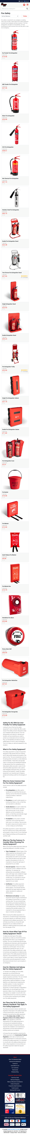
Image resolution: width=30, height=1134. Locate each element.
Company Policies (13, 1132)
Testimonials (15, 1069)
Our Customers (15, 1067)
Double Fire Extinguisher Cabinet (10, 429)
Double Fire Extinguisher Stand (10, 241)
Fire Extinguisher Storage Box (10, 712)
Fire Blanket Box (6, 586)
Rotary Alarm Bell (6, 649)
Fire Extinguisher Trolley (8, 366)
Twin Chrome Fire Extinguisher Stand (12, 272)
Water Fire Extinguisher (8, 116)
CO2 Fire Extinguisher (7, 147)
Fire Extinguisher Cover (8, 461)
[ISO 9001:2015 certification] (20, 1098)
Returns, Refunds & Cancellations (15, 1081)
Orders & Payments (15, 1084)
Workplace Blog (15, 1072)
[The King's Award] (10, 1098)
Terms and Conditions (22, 1132)
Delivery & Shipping (15, 1079)
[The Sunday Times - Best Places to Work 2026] (20, 1109)
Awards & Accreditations (15, 1061)
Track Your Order (15, 1077)
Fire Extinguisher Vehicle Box (9, 680)
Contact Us (15, 1063)
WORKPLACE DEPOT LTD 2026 (13, 1129)
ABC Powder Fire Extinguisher (10, 84)
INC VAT (22, 1)
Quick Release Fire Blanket (9, 555)
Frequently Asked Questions (15, 1086)
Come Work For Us (15, 1065)
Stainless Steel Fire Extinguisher (10, 210)
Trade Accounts (15, 1088)
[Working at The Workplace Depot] (10, 1109)
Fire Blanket (5, 523)
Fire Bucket (5, 492)
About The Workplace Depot (15, 1059)
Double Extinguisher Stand (9, 335)
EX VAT (27, 1)
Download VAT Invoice (15, 1090)
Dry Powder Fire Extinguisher (9, 53)
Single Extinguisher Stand (9, 304)
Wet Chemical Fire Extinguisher (10, 178)
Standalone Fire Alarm (8, 617)
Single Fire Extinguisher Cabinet (10, 398)
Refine (25, 16)
